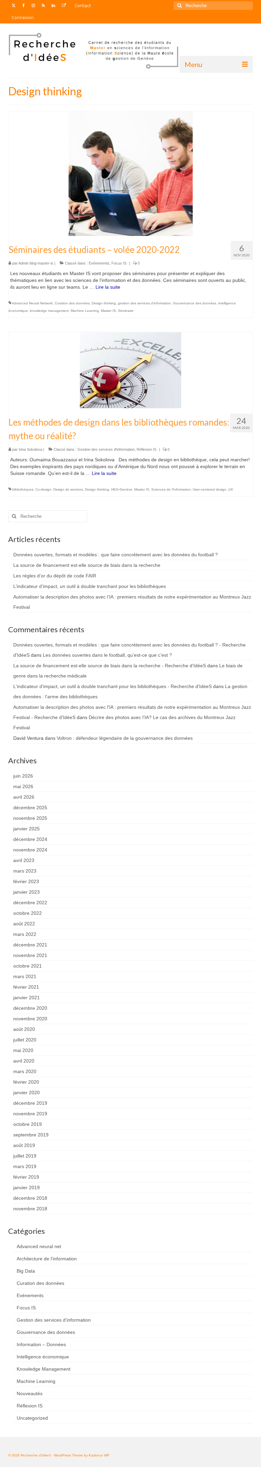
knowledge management (49, 311)
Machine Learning (85, 311)
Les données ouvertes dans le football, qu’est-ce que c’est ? (107, 655)
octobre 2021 (27, 966)
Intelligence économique (43, 1356)
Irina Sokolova (30, 449)
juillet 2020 (24, 1039)
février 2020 (26, 1082)
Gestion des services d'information (106, 449)
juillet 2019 (24, 1156)
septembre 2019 (31, 1134)
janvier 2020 (26, 1092)
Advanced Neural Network (32, 303)
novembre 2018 (30, 1208)
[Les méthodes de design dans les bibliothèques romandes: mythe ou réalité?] (130, 369)
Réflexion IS (146, 449)
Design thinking (104, 303)
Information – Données (41, 1344)
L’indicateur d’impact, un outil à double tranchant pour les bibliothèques (89, 586)
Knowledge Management (43, 1369)
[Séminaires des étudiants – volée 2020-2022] (131, 173)
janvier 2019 (26, 1187)
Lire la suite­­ (107, 287)
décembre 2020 (30, 1008)
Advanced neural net (39, 1246)
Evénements (99, 263)
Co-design (43, 489)
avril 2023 (23, 860)
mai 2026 (23, 786)
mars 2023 (24, 871)
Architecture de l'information (47, 1258)
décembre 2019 (30, 1103)
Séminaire (126, 311)
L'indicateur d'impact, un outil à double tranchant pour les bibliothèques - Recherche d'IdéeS (112, 686)
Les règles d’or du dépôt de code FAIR (54, 575)
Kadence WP (99, 1455)
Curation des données (72, 303)
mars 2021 (24, 976)
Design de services (68, 489)
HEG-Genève (121, 489)
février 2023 (26, 881)
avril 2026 (23, 797)
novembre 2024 (30, 849)
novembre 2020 (30, 1018)
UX (230, 489)
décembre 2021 (30, 944)
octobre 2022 (27, 913)
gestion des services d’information (144, 303)
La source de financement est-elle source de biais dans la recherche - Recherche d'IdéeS (109, 665)
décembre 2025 (30, 807)
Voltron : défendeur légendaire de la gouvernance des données (125, 738)
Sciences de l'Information (171, 489)
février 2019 (26, 1177)
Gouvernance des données (194, 303)
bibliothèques (22, 489)
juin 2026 (23, 776)
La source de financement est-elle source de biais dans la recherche (86, 565)
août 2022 (24, 923)
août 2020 (24, 1029)
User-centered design (209, 489)
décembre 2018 (30, 1198)
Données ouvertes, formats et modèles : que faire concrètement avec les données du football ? (115, 554)
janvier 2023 (26, 892)
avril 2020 (23, 1061)
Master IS (108, 311)
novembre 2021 (30, 955)
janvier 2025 (26, 828)
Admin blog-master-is (35, 263)
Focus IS (118, 263)
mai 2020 (23, 1050)
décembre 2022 (30, 902)
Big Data (26, 1271)
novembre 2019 (30, 1113)
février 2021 (26, 987)
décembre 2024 (30, 839)
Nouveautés (29, 1393)
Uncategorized (32, 1418)
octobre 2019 (27, 1124)
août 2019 (24, 1145)
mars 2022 (24, 934)
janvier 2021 (26, 997)
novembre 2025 (30, 818)
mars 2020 (24, 1071)
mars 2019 (24, 1166)
